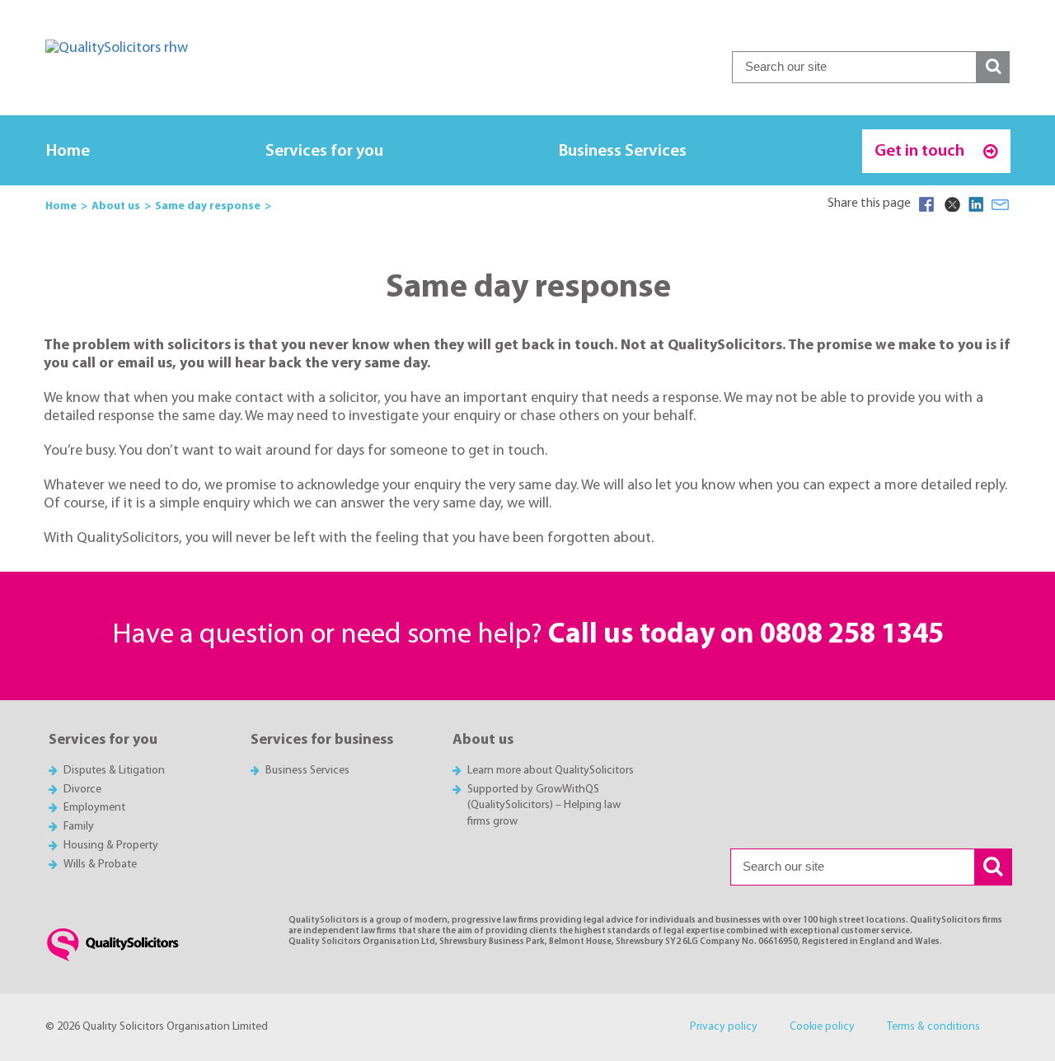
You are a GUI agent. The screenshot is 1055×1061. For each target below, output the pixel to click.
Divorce (82, 789)
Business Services (623, 151)
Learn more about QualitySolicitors (550, 770)
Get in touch (921, 151)
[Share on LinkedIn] (976, 204)
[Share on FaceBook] (926, 204)
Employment (94, 808)
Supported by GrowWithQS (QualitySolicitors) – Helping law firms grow (544, 806)
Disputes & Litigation (114, 770)
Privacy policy (723, 1027)
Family (78, 826)
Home (68, 151)
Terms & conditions (933, 1027)
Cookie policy (822, 1027)
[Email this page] (1001, 204)
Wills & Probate (100, 864)
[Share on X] (951, 204)
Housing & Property (110, 845)
